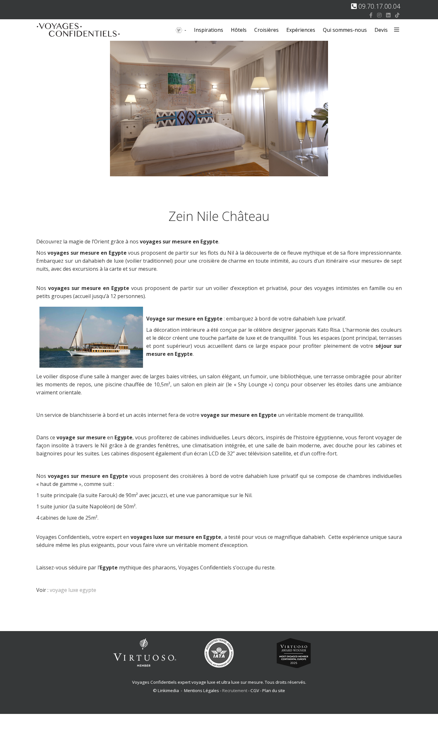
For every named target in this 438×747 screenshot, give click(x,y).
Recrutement (235, 690)
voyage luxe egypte (73, 589)
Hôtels (239, 29)
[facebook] (371, 15)
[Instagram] (379, 15)
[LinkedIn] (388, 15)
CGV (254, 690)
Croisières (266, 29)
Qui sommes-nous (345, 29)
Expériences (300, 29)
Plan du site (273, 690)
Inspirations (208, 29)
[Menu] (397, 30)
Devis (381, 29)
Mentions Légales (201, 690)
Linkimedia (168, 690)
